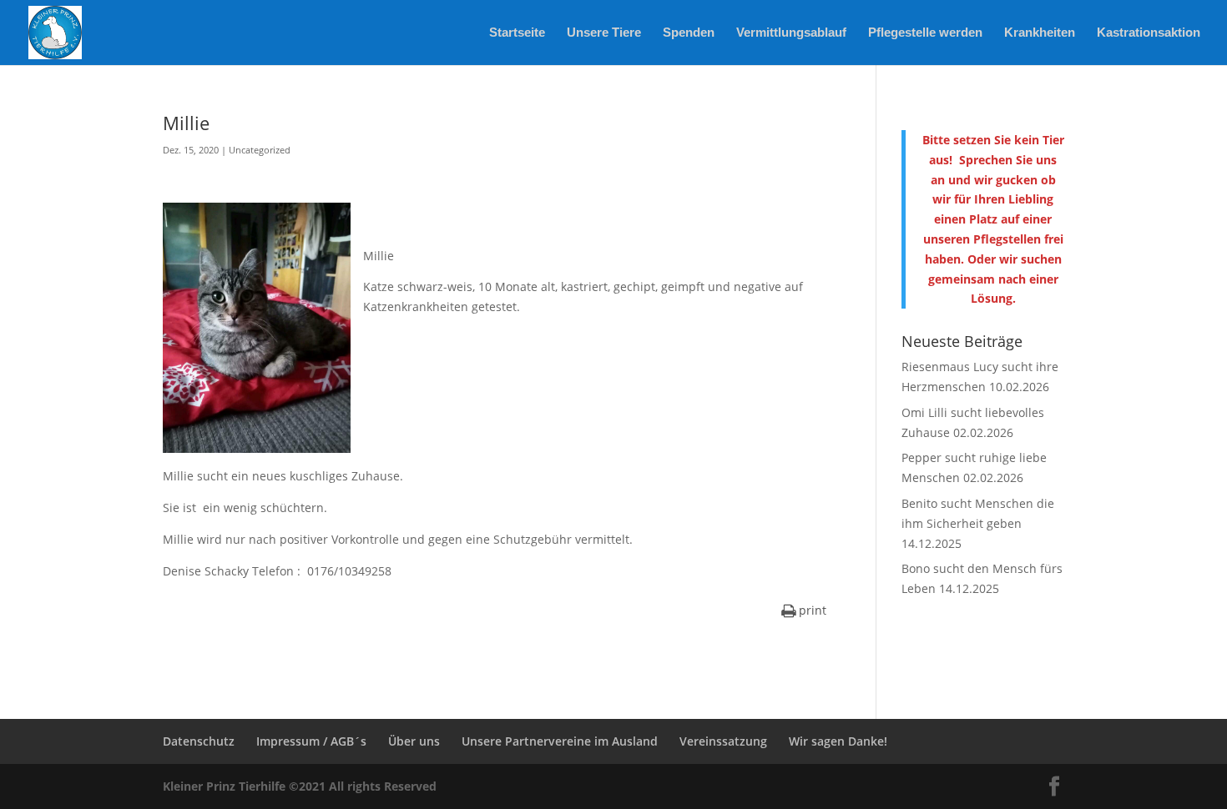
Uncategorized (259, 149)
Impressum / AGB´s (311, 741)
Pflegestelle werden (925, 33)
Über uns (414, 741)
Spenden (688, 33)
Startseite (517, 33)
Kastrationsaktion (1148, 33)
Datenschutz (199, 741)
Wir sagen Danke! (838, 741)
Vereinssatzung (723, 741)
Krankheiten (1039, 33)
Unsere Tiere (604, 33)
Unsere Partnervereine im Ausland (560, 741)
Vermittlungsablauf (791, 33)
